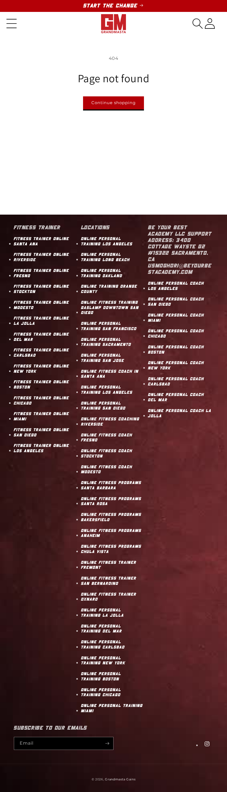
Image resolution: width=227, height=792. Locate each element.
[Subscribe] (107, 743)
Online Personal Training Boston (101, 676)
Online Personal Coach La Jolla (179, 413)
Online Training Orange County (109, 289)
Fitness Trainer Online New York (41, 368)
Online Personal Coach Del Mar (176, 397)
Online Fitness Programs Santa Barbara (111, 485)
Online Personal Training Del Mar (101, 628)
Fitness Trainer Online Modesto (41, 305)
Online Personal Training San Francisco (109, 326)
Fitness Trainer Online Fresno (41, 273)
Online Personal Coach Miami (176, 317)
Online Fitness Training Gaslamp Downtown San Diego (110, 308)
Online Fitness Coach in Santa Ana (110, 374)
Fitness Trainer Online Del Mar (41, 337)
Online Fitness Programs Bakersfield (111, 517)
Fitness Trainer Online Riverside (41, 257)
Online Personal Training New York (103, 660)
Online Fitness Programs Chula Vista (111, 549)
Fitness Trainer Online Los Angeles (41, 448)
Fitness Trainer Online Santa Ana (41, 241)
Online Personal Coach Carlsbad (176, 381)
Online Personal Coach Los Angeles (176, 286)
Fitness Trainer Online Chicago (41, 400)
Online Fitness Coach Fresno (106, 437)
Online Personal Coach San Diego (176, 301)
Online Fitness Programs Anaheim (111, 533)
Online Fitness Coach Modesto (106, 469)
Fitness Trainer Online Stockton (41, 289)
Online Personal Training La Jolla (102, 612)
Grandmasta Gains (120, 779)
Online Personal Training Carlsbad (103, 644)
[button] (12, 23)
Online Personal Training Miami (112, 708)
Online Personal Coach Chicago (176, 333)
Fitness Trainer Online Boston (41, 384)
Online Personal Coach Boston (176, 349)
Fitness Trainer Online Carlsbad (41, 352)
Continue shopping (113, 102)
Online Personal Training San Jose (102, 358)
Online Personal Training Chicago (101, 692)
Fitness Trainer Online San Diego (41, 432)
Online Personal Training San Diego (103, 406)
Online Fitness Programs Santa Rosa (111, 501)
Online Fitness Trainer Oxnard (108, 597)
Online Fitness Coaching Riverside (110, 421)
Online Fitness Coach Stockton (106, 453)
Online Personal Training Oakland (101, 273)
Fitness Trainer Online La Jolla (41, 321)
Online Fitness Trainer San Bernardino (108, 581)
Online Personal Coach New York (176, 365)
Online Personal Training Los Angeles (107, 241)
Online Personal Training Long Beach (105, 257)
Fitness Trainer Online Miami (41, 416)
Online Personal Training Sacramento (106, 342)
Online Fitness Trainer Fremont (108, 565)
